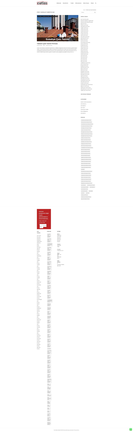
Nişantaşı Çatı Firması (84, 38)
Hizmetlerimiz (65, 3)
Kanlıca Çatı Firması (84, 43)
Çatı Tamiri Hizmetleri (85, 19)
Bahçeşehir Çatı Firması (85, 74)
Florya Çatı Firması (84, 57)
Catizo (84, 9)
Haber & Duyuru (86, 3)
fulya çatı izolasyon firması (85, 155)
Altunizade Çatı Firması (85, 81)
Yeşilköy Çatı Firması (84, 28)
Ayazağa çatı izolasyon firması (49, 254)
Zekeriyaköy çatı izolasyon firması (86, 183)
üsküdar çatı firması (49, 414)
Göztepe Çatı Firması (84, 52)
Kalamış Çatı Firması (84, 46)
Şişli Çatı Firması (83, 23)
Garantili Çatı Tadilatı (46, 16)
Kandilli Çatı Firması (84, 45)
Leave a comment (49, 45)
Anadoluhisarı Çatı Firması (85, 80)
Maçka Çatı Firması (84, 39)
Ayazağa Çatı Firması (84, 77)
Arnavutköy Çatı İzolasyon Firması (49, 249)
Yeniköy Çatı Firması (84, 29)
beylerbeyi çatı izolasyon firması (86, 141)
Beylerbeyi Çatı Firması (85, 67)
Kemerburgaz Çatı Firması (85, 42)
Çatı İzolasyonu (83, 103)
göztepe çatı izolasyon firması (86, 159)
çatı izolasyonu (92, 187)
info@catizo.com (60, 250)
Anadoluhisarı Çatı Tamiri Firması (87, 84)
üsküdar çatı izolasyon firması (86, 196)
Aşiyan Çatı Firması (84, 75)
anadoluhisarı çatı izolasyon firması (50, 244)
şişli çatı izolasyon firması (85, 198)
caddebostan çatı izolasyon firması (87, 147)
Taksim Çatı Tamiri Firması (47, 44)
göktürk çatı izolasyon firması (86, 157)
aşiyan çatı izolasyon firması (49, 258)
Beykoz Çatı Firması (84, 68)
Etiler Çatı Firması (84, 61)
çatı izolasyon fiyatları (84, 187)
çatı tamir (48, 409)
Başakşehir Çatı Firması (85, 71)
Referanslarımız (78, 3)
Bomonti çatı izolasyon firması (86, 145)
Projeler (72, 3)
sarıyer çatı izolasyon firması (85, 173)
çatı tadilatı (49, 406)
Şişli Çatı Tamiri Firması (85, 86)
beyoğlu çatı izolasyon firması (86, 143)
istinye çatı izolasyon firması (85, 163)
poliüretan (82, 169)
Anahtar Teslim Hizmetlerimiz (86, 102)
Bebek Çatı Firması (84, 70)
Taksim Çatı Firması (84, 32)
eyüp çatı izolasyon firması (85, 151)
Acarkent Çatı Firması (84, 83)
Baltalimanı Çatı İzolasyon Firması (86, 133)
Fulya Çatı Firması (84, 55)
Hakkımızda (59, 3)
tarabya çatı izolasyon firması (86, 179)
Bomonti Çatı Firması (84, 64)
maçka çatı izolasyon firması (86, 167)
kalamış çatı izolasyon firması (86, 165)
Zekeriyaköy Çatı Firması (85, 26)
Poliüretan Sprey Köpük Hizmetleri (87, 22)
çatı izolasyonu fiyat (49, 398)
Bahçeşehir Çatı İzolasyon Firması (86, 131)
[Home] (42, 3)
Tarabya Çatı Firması (84, 30)
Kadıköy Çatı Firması (84, 48)
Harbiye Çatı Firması (84, 51)
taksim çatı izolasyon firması (85, 177)
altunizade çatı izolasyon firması (86, 122)
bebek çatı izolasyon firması (85, 137)
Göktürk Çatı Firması (84, 54)
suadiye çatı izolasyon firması (86, 175)
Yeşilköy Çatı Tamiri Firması (86, 90)
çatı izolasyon (83, 185)
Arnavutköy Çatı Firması (85, 78)
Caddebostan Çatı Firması (85, 62)
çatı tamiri (48, 411)
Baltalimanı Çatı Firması (85, 72)
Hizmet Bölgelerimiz (54, 16)
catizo (44, 45)
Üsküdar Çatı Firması (84, 25)
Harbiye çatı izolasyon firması (86, 161)
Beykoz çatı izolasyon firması (85, 139)
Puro (78, 430)
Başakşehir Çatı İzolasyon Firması (86, 135)
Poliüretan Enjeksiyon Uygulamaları (87, 20)
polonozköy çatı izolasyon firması (86, 171)
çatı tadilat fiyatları (49, 402)
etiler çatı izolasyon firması (85, 149)
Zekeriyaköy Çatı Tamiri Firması (86, 88)
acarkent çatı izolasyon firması (86, 120)
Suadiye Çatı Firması (84, 33)
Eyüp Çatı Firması (84, 59)
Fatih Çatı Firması (84, 58)
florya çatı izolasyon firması (85, 153)
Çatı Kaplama (83, 105)
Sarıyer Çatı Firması (84, 35)
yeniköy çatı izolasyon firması (86, 181)
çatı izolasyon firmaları (91, 185)
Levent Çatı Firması (84, 41)
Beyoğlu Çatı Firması (84, 65)
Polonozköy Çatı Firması (85, 36)
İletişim (92, 3)
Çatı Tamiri (39, 16)
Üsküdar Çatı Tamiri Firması (86, 87)
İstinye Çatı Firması (84, 49)
